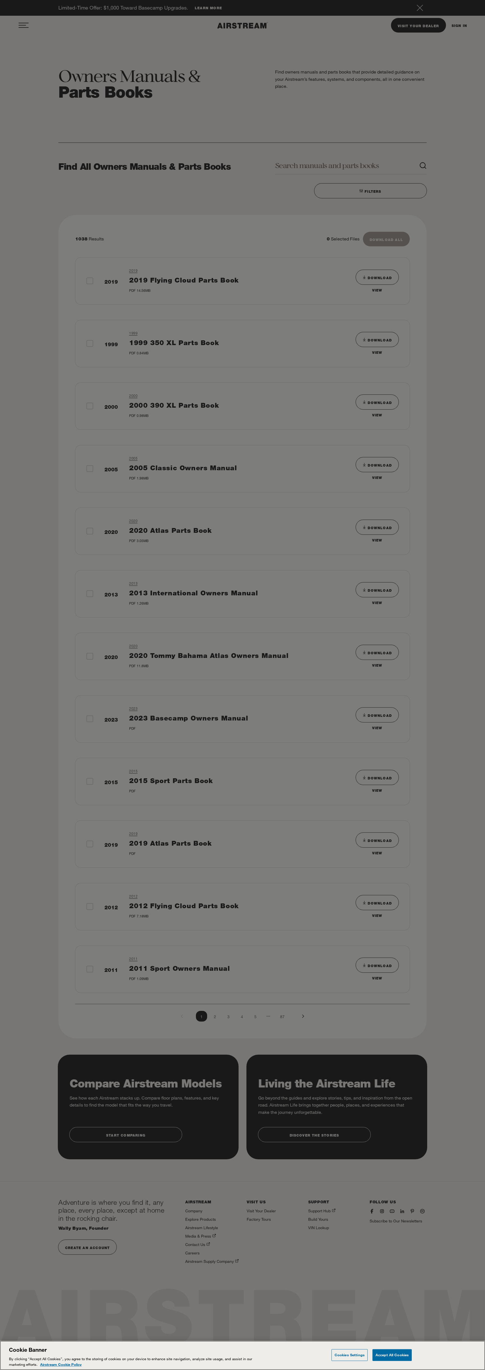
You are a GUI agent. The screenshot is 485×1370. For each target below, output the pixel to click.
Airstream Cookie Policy (61, 1364)
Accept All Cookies (392, 1355)
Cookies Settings (350, 1355)
